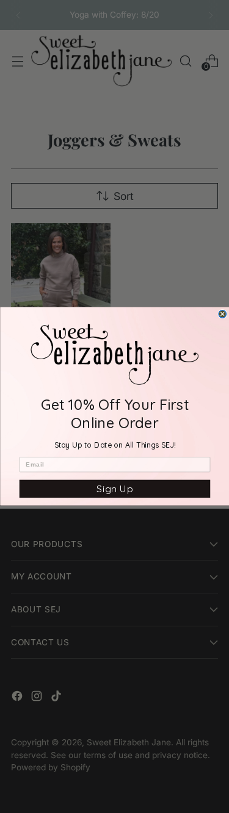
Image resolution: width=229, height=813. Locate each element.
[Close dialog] (223, 314)
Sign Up (114, 489)
